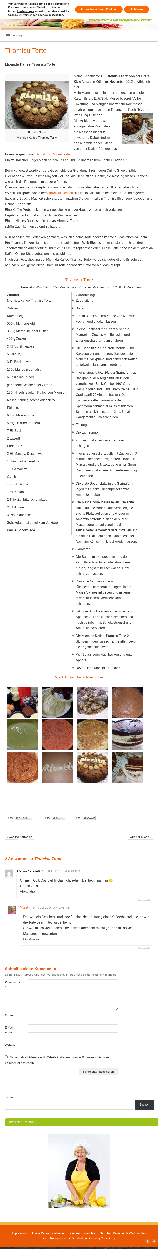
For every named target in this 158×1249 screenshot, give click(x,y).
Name (10, 1015)
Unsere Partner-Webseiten (48, 1233)
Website (10, 1045)
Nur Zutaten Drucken (91, 677)
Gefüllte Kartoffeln (19, 836)
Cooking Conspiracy (102, 1238)
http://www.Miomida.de (53, 154)
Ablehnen (136, 9)
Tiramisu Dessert (60, 193)
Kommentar (10, 985)
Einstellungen (25, 11)
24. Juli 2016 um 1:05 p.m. (52, 907)
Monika (25, 908)
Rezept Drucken (64, 677)
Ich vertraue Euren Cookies (98, 9)
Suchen (9, 1097)
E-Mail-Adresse (10, 1032)
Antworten (145, 900)
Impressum (19, 1233)
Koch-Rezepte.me (54, 1238)
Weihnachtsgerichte (82, 1233)
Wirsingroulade (141, 836)
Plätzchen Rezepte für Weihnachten (122, 1233)
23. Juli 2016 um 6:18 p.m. (61, 871)
